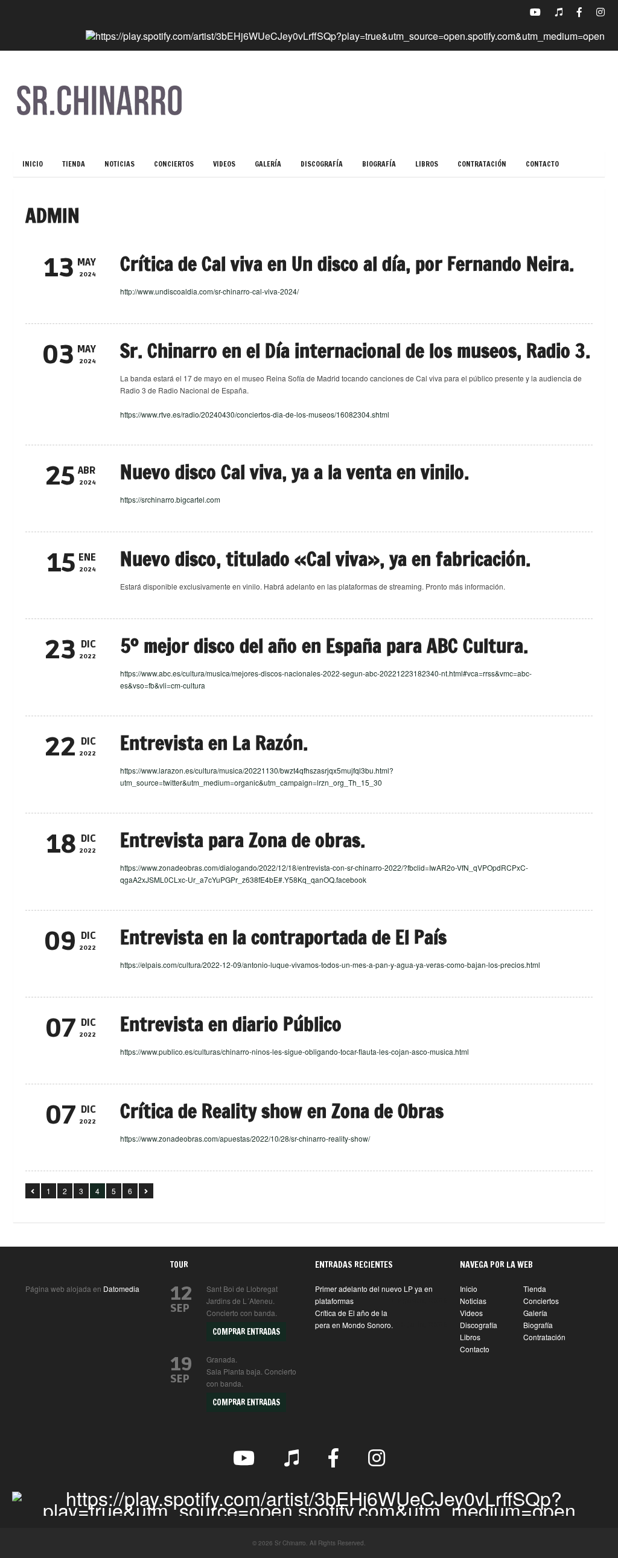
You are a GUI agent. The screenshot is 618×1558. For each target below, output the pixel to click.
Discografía (322, 164)
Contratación (481, 164)
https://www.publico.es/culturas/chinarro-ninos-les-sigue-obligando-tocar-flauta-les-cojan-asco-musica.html (294, 1051)
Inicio (32, 164)
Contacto (542, 164)
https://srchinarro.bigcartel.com (170, 499)
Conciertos (174, 164)
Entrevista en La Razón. (214, 743)
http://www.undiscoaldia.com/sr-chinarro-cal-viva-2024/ (209, 291)
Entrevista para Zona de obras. (242, 840)
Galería (268, 164)
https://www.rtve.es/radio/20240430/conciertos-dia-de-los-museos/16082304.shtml (254, 414)
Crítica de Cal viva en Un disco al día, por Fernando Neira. (347, 264)
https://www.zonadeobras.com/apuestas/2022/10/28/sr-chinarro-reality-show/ (245, 1138)
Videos (224, 164)
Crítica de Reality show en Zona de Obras (282, 1111)
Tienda (73, 164)
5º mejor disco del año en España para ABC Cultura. (324, 646)
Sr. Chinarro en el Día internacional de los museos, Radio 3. (355, 350)
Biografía (379, 164)
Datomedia (121, 1288)
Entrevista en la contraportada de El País (283, 937)
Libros (426, 164)
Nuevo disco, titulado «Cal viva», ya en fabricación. (325, 559)
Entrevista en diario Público (231, 1024)
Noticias (119, 164)
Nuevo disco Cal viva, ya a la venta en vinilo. (294, 472)
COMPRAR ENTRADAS (246, 1331)
